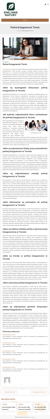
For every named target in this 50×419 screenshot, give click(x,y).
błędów (7, 82)
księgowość (24, 80)
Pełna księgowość (7, 69)
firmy (10, 73)
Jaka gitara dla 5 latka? (10, 392)
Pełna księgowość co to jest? (9, 334)
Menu (25, 20)
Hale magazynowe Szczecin (39, 392)
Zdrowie (5, 404)
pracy (10, 271)
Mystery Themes (31, 417)
